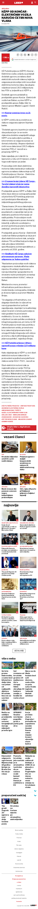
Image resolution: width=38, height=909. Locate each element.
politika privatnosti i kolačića (19, 898)
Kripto (19, 841)
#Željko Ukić (7, 415)
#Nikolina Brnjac (20, 415)
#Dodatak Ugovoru (20, 417)
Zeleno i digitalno (19, 849)
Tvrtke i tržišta (19, 834)
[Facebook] (18, 55)
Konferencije (19, 871)
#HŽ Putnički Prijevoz (10, 406)
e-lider (19, 882)
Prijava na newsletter (19, 879)
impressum (19, 888)
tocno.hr (19, 901)
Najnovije (11, 505)
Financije (19, 837)
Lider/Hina (4, 62)
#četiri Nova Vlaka (9, 419)
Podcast (19, 856)
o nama (19, 885)
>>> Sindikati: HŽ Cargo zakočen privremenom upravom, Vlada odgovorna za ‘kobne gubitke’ (17, 256)
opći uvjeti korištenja (19, 895)
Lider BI (19, 860)
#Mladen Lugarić (25, 419)
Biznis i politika (19, 830)
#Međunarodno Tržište (11, 410)
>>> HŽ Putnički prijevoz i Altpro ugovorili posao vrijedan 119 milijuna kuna (18, 346)
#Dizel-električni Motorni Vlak (14, 412)
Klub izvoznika (19, 864)
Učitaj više (19, 651)
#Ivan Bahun (7, 417)
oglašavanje (19, 892)
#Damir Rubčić (7, 421)
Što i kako (19, 845)
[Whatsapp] (32, 55)
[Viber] (36, 55)
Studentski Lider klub (19, 867)
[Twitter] (21, 55)
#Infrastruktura (27, 406)
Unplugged (19, 852)
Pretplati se (19, 876)
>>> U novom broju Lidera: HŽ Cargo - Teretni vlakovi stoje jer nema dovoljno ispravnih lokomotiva (19, 184)
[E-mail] (28, 55)
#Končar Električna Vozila (13, 408)
